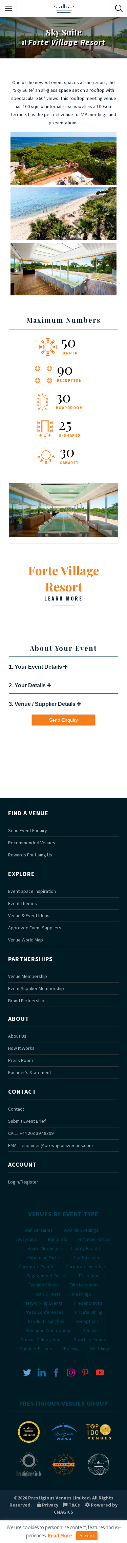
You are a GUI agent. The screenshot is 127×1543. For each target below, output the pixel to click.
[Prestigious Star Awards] (28, 1444)
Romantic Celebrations (48, 1330)
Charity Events (85, 1248)
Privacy (49, 1505)
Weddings (100, 1349)
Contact (16, 1109)
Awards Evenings (81, 1230)
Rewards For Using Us (30, 855)
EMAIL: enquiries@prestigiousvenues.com (50, 1145)
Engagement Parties (47, 1276)
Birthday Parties (95, 1239)
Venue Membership (27, 976)
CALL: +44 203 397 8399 (31, 1133)
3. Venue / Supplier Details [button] (43, 704)
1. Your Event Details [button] (36, 667)
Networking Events (43, 1303)
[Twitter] (27, 1372)
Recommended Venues (31, 843)
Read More (60, 1535)
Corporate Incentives (87, 1266)
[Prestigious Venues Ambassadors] (63, 1476)
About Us (17, 1036)
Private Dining (89, 1312)
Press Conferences (44, 1312)
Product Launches (46, 1321)
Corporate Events (37, 1266)
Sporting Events (90, 1339)
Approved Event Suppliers (34, 928)
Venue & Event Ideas (28, 915)
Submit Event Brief (27, 1121)
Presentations (88, 1303)
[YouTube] (100, 1372)
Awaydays (26, 1239)
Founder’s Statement (29, 1072)
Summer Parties (36, 1349)
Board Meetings (43, 1248)
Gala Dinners (48, 1294)
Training (71, 1349)
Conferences (87, 1257)
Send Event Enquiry (27, 830)
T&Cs (73, 1505)
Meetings (81, 1294)
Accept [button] (87, 1536)
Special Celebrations (42, 1339)
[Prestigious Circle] (28, 1476)
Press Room (20, 1060)
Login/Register (23, 1182)
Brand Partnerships (27, 1000)
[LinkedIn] (42, 1372)
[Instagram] (71, 1372)
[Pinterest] (85, 1372)
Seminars (92, 1330)
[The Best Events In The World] (63, 1444)
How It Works (21, 1048)
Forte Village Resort (63, 582)
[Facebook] (56, 1372)
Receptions (87, 1321)
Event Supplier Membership (36, 988)
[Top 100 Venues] (98, 1444)
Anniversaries (39, 1230)
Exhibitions (90, 1276)
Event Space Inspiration (32, 891)
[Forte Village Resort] (63, 535)
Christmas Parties (45, 1257)
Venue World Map (25, 940)
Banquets (57, 1239)
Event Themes (22, 903)
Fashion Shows (43, 1285)
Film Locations (84, 1285)
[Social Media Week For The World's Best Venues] (98, 1476)
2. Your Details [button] (28, 685)
